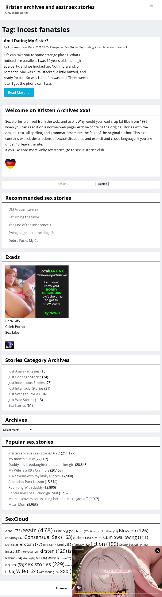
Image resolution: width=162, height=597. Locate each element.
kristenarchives (17, 47)
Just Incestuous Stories (26, 382)
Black (112, 531)
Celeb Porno (15, 326)
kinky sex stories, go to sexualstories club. (72, 150)
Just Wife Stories (21, 399)
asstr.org (64, 530)
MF (41, 558)
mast (119, 47)
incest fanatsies (104, 47)
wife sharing (49, 572)
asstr (38, 530)
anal (13, 531)
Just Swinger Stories (24, 394)
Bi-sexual (97, 531)
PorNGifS (12, 321)
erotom (31, 544)
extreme (49, 544)
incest (12, 551)
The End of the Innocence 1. (30, 225)
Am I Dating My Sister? (26, 41)
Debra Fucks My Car (24, 240)
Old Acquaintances (23, 209)
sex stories (44, 564)
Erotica (12, 545)
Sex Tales (12, 332)
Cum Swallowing (125, 537)
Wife (27, 571)
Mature (29, 558)
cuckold (82, 538)
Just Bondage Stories (24, 377)
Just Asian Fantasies (24, 371)
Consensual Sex (48, 537)
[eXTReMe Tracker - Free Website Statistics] (9, 347)
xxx (70, 570)
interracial (30, 551)
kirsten (53, 551)
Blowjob (133, 531)
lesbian (13, 558)
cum (97, 538)
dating (90, 47)
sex (17, 564)
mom (65, 558)
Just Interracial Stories (25, 388)
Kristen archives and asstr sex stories (49, 7)
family (65, 544)
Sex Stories (71, 47)
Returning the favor (23, 217)
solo (125, 47)
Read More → (19, 92)
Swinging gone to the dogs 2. (31, 232)
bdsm (82, 531)
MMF (53, 558)
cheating (14, 538)
